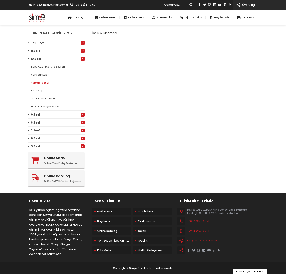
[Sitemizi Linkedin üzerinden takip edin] (214, 4)
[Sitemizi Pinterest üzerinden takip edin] (224, 4)
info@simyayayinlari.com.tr (50, 4)
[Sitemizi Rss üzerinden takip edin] (230, 4)
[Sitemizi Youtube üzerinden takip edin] (219, 4)
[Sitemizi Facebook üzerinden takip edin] (199, 4)
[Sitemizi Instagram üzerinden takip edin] (209, 4)
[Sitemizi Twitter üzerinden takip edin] (204, 4)
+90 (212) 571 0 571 (85, 4)
